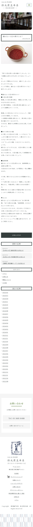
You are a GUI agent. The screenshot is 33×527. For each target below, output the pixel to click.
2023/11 (5, 338)
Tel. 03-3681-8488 (17, 418)
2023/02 (5, 366)
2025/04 (5, 299)
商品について (6, 280)
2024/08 (5, 311)
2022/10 (5, 378)
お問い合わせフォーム (16, 426)
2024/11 (5, 302)
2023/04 (5, 360)
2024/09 (5, 308)
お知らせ (5, 277)
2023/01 (5, 369)
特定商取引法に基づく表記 (16, 493)
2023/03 (5, 363)
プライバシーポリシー (16, 490)
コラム (4, 273)
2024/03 (5, 326)
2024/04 (5, 323)
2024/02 (5, 329)
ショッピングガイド (16, 483)
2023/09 (5, 344)
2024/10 (5, 305)
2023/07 (5, 351)
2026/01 (5, 292)
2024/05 (5, 320)
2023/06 (5, 354)
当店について (17, 480)
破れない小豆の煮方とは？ (13, 36)
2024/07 (5, 314)
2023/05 (5, 357)
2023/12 (5, 335)
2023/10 (5, 341)
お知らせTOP (16, 235)
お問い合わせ (17, 487)
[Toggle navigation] (29, 5)
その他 (4, 283)
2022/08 (5, 381)
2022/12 (5, 372)
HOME (16, 473)
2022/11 (5, 375)
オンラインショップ (16, 477)
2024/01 (5, 332)
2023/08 (5, 348)
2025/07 (5, 295)
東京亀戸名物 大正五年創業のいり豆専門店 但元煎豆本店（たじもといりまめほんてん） (9, 4)
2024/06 (5, 317)
